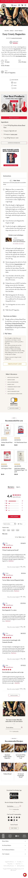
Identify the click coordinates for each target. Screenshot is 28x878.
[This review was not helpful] (24, 689)
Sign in (19, 5)
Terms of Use (18, 863)
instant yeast (14, 134)
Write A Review (14, 516)
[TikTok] (11, 817)
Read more (11, 561)
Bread (11, 30)
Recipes (7, 30)
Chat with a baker (14, 408)
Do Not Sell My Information (9, 865)
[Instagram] (14, 817)
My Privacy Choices (20, 865)
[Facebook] (8, 817)
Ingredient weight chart (14, 386)
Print (14, 82)
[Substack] (16, 820)
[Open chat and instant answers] (25, 875)
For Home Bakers (6, 845)
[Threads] (16, 817)
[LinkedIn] (8, 820)
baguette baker (17, 49)
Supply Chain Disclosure (9, 861)
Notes (14, 88)
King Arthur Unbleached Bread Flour (15, 323)
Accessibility (19, 861)
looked (17, 530)
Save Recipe (15, 79)
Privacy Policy (10, 863)
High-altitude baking (13, 382)
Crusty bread (18, 30)
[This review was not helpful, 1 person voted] (24, 627)
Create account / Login (15, 364)
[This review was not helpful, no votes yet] (23, 567)
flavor (4, 530)
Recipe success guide (13, 377)
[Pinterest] (19, 817)
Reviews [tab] (11, 487)
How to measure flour (13, 391)
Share (15, 85)
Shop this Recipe (14, 117)
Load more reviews (14, 695)
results (13, 530)
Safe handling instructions (15, 393)
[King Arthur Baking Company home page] (3, 7)
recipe (8, 530)
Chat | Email (14, 828)
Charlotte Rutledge (16, 38)
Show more (4, 534)
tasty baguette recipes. (21, 56)
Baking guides (11, 379)
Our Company (5, 854)
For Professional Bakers (8, 849)
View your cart (22, 5)
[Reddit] (14, 820)
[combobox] (20, 537)
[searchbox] (8, 524)
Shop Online (5, 841)
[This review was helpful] (21, 567)
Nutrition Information (14, 142)
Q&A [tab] (18, 487)
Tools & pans (11, 389)
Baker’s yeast (11, 384)
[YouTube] (11, 820)
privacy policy (16, 731)
